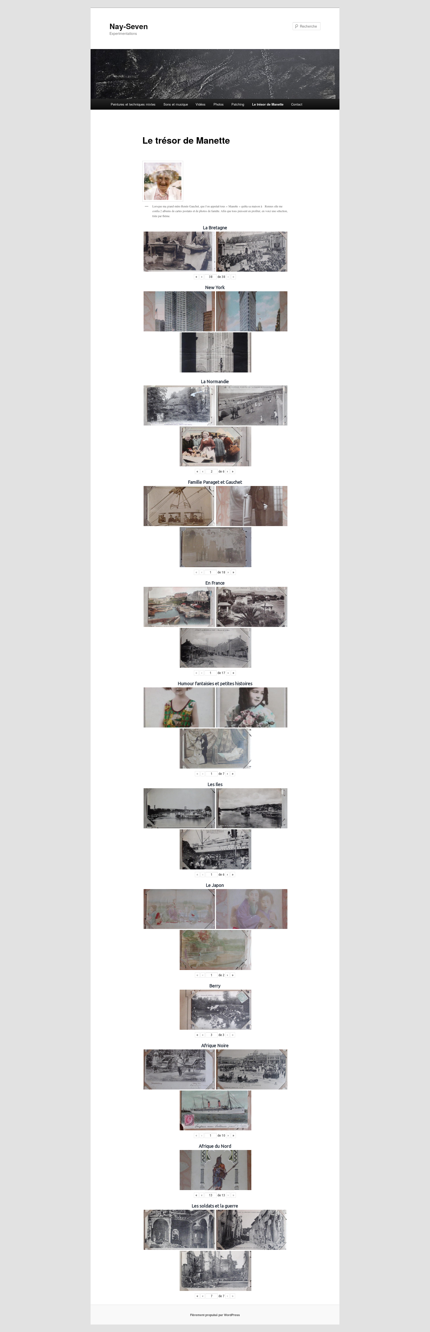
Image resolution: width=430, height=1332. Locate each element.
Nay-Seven (128, 26)
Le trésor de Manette (267, 104)
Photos (219, 104)
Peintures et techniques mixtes (133, 104)
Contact (296, 104)
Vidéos (201, 104)
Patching (237, 104)
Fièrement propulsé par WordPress (215, 1315)
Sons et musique (175, 104)
